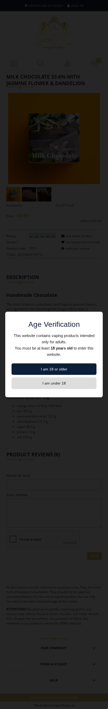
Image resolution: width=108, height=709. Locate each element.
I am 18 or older (54, 369)
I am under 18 (54, 383)
